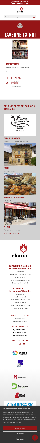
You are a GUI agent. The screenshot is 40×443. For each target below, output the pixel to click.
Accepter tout (20, 428)
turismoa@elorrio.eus (20, 335)
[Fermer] (38, 407)
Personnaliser (20, 433)
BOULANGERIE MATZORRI (14, 197)
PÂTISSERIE (8, 200)
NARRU (7, 167)
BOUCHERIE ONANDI (12, 138)
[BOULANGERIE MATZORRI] (20, 184)
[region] (20, 424)
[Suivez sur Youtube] (24, 344)
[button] (35, 437)
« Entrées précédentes (11, 233)
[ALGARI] (20, 213)
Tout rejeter (20, 439)
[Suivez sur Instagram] (20, 344)
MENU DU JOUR (9, 171)
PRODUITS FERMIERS (21, 141)
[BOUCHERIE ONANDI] (20, 125)
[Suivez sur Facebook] (16, 344)
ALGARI (7, 226)
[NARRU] (20, 154)
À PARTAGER (8, 141)
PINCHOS (17, 230)
